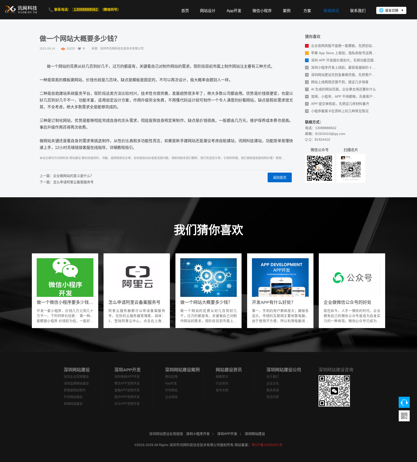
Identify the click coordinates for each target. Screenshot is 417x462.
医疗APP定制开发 (127, 397)
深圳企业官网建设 (76, 376)
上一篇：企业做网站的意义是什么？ (67, 176)
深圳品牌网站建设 (76, 383)
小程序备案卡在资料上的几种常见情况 (337, 111)
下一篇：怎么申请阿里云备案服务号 (67, 182)
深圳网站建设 (77, 369)
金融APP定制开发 (127, 390)
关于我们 (272, 376)
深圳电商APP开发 (127, 376)
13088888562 (86, 9)
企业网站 (171, 397)
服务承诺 (272, 390)
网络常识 (222, 376)
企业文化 (272, 383)
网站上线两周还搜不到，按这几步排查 (337, 82)
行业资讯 (222, 383)
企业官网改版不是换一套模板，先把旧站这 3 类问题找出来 (341, 46)
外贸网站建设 (73, 397)
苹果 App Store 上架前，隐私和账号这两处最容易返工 (341, 53)
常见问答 (272, 397)
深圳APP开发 (127, 369)
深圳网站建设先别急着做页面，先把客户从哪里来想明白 (341, 75)
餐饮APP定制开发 (127, 383)
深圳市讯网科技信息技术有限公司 (122, 48)
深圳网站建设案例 (182, 369)
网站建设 (75, 158)
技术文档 (222, 390)
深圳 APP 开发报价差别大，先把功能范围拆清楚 (341, 60)
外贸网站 (171, 390)
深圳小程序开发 (198, 434)
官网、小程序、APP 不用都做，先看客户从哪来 (341, 96)
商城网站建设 (73, 403)
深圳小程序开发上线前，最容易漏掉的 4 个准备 (341, 67)
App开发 (171, 383)
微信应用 (171, 376)
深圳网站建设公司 (283, 369)
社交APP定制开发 (127, 403)
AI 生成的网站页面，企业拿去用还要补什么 (341, 89)
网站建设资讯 (229, 369)
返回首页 (279, 177)
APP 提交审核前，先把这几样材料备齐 (337, 104)
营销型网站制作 (75, 390)
